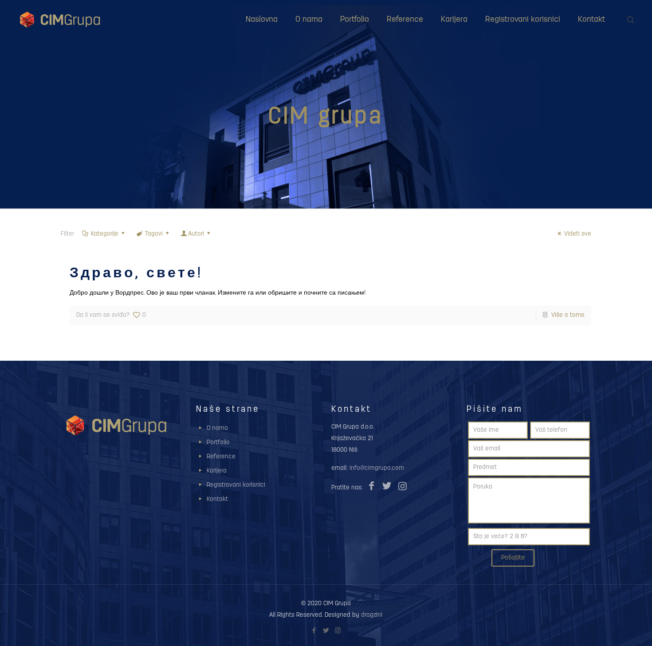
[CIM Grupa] (60, 20)
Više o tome (568, 315)
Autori (196, 234)
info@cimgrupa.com (377, 468)
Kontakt (217, 499)
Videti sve (577, 234)
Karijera (217, 471)
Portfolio (218, 442)
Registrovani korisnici (236, 485)
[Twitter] (325, 631)
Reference (221, 456)
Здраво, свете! (136, 274)
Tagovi (154, 234)
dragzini (371, 615)
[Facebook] (313, 631)
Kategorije (104, 234)
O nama (217, 428)
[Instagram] (337, 631)
